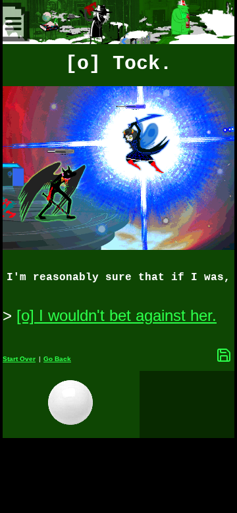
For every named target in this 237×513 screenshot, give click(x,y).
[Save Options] (224, 355)
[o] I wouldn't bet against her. (116, 315)
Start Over (19, 358)
